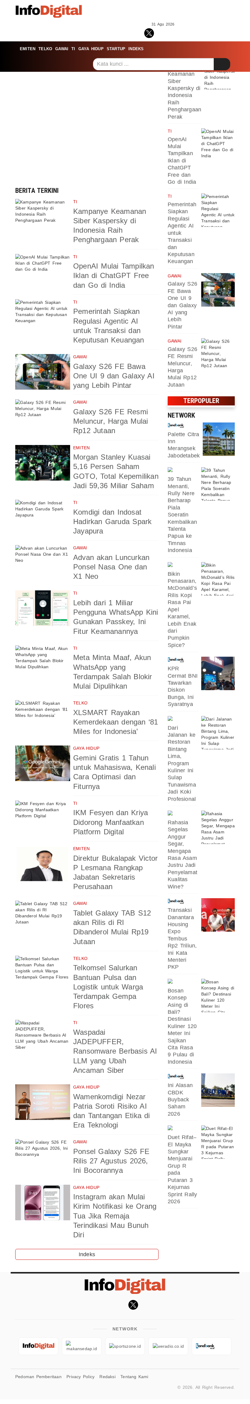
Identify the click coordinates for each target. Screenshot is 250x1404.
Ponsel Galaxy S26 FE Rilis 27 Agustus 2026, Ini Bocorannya (111, 1160)
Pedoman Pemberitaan (38, 1376)
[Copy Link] (176, 32)
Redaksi (107, 1376)
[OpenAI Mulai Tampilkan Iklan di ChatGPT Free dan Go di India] (42, 272)
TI (73, 49)
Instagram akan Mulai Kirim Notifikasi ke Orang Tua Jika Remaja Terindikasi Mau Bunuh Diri (114, 1216)
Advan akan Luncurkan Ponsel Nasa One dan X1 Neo (111, 566)
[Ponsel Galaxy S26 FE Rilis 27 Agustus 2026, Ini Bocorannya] (42, 1157)
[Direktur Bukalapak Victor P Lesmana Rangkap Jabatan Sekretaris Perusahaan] (42, 863)
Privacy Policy (80, 1376)
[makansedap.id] (183, 565)
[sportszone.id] (183, 470)
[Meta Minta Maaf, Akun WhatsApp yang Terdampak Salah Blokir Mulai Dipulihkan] (42, 663)
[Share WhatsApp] (163, 32)
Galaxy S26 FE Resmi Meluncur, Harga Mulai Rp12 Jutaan (110, 421)
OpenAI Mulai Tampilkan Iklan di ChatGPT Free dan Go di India (113, 275)
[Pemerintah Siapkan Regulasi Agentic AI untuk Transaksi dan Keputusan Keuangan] (42, 317)
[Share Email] (189, 32)
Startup (116, 49)
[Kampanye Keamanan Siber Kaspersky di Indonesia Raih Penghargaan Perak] (42, 217)
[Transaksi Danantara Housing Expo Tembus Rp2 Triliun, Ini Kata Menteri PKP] (218, 915)
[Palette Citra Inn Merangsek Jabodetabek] (219, 439)
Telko (45, 49)
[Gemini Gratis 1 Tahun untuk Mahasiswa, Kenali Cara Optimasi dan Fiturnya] (42, 763)
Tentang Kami (134, 1376)
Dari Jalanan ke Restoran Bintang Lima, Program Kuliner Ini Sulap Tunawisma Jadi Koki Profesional (182, 763)
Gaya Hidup (91, 49)
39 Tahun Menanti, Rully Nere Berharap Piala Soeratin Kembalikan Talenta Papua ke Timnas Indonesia (182, 514)
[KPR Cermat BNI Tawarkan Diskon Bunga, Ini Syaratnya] (218, 673)
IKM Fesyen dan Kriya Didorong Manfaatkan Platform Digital (110, 822)
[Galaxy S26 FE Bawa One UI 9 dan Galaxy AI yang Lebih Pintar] (42, 372)
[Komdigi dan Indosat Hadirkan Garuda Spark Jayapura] (42, 517)
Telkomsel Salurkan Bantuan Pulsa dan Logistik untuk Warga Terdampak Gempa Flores (108, 987)
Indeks (136, 49)
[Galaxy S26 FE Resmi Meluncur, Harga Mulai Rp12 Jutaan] (42, 417)
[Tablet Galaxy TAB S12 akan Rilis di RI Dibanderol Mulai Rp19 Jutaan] (42, 918)
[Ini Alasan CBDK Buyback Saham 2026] (218, 1090)
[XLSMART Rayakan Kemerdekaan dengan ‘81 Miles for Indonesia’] (42, 718)
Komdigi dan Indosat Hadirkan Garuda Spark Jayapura (112, 521)
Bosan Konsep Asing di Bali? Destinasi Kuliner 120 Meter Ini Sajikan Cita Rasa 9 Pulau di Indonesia (182, 1026)
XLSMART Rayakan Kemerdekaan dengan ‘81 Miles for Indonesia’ (115, 721)
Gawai (61, 49)
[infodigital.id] (38, 1346)
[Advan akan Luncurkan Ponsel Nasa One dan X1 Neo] (42, 563)
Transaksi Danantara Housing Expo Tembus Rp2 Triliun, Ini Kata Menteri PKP (182, 938)
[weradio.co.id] (168, 1346)
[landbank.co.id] (184, 425)
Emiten (27, 49)
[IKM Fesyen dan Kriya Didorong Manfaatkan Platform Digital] (42, 818)
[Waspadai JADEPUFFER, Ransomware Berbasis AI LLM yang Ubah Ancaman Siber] (42, 1037)
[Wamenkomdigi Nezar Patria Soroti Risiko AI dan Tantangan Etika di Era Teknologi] (42, 1102)
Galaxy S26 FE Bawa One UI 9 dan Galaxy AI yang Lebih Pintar (114, 375)
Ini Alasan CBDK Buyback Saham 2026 (180, 1099)
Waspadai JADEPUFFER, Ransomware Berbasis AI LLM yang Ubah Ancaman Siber (115, 1051)
